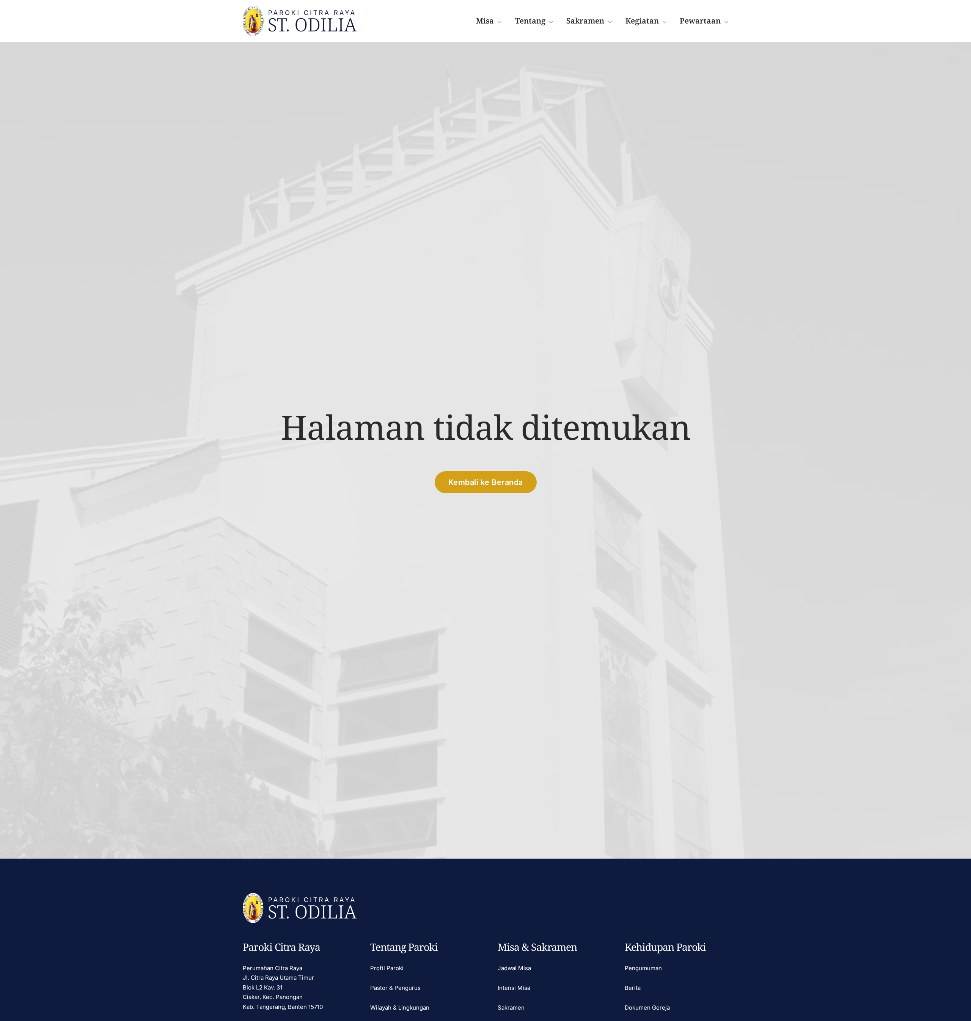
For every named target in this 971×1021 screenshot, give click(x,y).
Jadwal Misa (514, 968)
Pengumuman (643, 968)
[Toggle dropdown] (499, 21)
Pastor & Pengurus (395, 987)
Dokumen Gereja (647, 1007)
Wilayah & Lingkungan (399, 1007)
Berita (633, 987)
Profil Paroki (387, 968)
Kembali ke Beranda (485, 482)
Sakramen (511, 1007)
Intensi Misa (514, 987)
